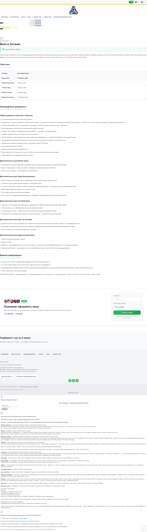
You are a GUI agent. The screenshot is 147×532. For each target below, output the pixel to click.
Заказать (4, 409)
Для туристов (14, 17)
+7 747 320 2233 (8, 314)
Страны (23, 17)
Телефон (116, 295)
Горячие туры (37, 17)
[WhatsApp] (69, 380)
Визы (29, 17)
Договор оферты (7, 376)
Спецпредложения (29, 354)
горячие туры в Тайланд (28, 371)
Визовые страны (4, 40)
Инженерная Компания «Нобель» (29, 386)
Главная (2, 37)
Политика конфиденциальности (27, 376)
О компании (4, 17)
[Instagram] (73, 380)
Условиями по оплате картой (19, 518)
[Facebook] (77, 380)
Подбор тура (47, 17)
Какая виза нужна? (119, 303)
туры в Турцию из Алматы (14, 371)
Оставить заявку (127, 312)
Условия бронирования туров (62, 17)
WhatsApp (20, 314)
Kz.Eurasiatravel (73, 10)
